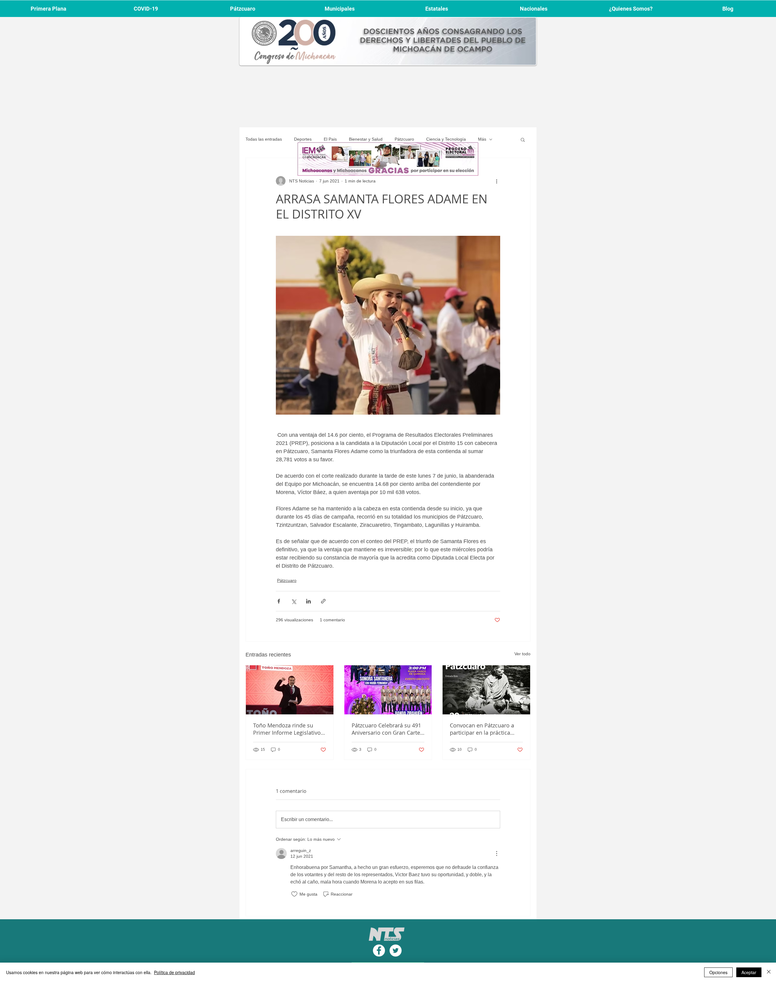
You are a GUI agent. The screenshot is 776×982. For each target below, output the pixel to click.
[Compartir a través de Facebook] (279, 601)
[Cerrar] (768, 972)
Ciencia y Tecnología (446, 139)
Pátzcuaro (404, 139)
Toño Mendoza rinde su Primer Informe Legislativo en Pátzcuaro (287, 729)
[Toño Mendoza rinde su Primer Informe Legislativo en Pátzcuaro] (289, 689)
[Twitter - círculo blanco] (396, 950)
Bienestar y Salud (366, 139)
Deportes (303, 139)
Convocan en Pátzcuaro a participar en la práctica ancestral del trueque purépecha (482, 729)
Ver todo (522, 653)
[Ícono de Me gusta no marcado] (294, 894)
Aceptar (748, 972)
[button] (523, 139)
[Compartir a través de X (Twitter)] (293, 601)
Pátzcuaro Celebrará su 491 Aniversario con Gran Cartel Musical (387, 729)
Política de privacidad (174, 972)
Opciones (718, 972)
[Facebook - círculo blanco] (379, 950)
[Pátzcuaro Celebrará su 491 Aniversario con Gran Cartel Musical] (388, 689)
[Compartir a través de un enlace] (323, 601)
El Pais (330, 139)
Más (482, 139)
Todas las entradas (264, 139)
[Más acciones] (496, 181)
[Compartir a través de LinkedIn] (308, 601)
